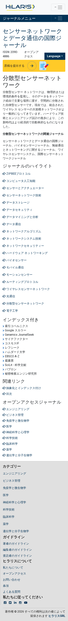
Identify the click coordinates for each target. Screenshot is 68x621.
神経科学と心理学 (14, 502)
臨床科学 (9, 516)
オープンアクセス (14, 573)
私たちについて (13, 567)
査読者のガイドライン (17, 555)
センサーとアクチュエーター (25, 188)
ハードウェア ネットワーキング (27, 253)
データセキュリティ (19, 209)
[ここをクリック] (20, 7)
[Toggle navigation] (58, 7)
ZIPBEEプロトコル (18, 173)
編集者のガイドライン (17, 549)
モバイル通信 (15, 267)
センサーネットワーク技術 (23, 195)
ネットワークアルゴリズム (23, 231)
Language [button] (54, 56)
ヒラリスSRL (56, 616)
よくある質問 (11, 591)
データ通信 (13, 224)
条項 (6, 585)
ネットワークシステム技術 (23, 238)
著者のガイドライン (16, 543)
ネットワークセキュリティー (25, 245)
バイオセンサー (16, 260)
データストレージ (18, 202)
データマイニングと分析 (22, 217)
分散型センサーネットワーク (25, 303)
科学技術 (9, 509)
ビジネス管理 (11, 480)
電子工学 (12, 310)
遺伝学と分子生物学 (16, 531)
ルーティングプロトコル (22, 282)
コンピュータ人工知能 (20, 181)
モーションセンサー (19, 274)
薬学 (6, 524)
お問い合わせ (11, 579)
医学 (6, 495)
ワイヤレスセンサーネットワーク (28, 289)
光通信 (10, 296)
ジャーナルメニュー (19, 18)
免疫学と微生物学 (14, 488)
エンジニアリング (14, 473)
